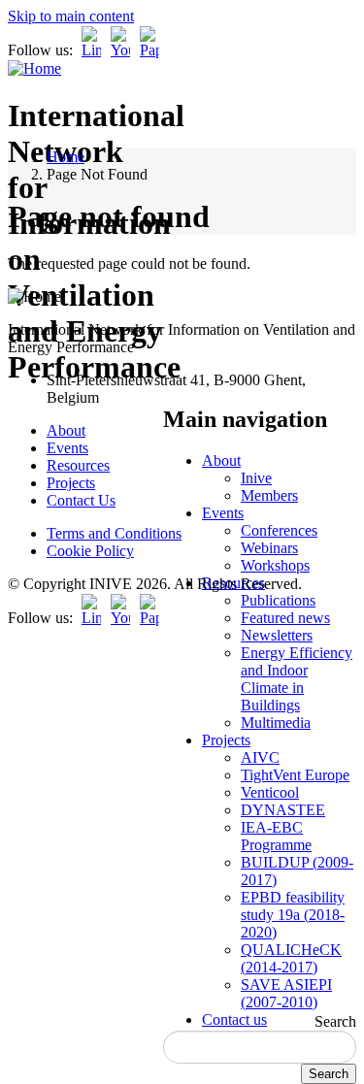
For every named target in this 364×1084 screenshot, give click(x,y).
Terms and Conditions (114, 533)
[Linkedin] (91, 50)
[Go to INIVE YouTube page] (120, 50)
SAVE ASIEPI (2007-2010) (286, 993)
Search (335, 1021)
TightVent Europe (295, 775)
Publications (278, 600)
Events (223, 513)
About (221, 460)
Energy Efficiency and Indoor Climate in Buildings (296, 678)
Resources (78, 465)
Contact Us (81, 500)
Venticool (270, 792)
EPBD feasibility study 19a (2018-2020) (293, 914)
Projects (226, 740)
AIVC (260, 757)
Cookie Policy (90, 550)
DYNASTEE (283, 810)
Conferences (279, 530)
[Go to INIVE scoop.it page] (154, 50)
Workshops (275, 565)
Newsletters (277, 635)
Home (65, 156)
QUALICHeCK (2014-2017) (291, 958)
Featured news (285, 617)
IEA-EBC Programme (276, 836)
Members (269, 495)
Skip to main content (71, 16)
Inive (256, 478)
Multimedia (276, 722)
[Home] (34, 68)
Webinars (269, 548)
